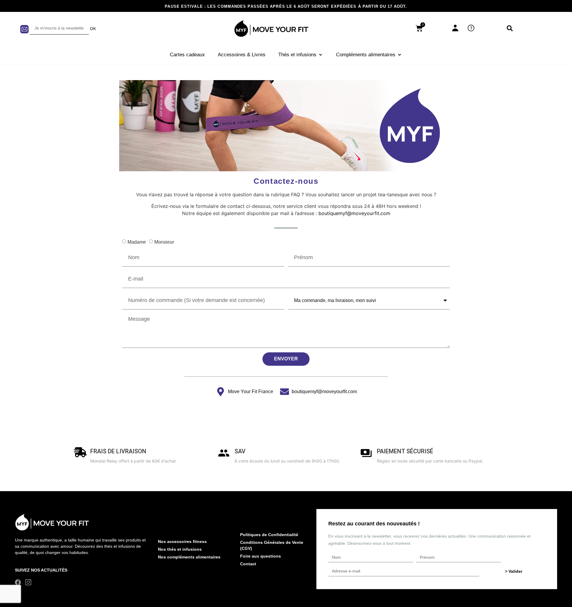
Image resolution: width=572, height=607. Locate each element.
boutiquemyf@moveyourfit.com (354, 213)
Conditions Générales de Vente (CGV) (271, 545)
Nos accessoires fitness (182, 541)
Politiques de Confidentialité (269, 534)
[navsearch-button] (510, 29)
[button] (300, 55)
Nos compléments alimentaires (189, 557)
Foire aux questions (260, 556)
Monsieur (164, 242)
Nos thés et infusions (180, 549)
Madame (137, 242)
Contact (248, 563)
